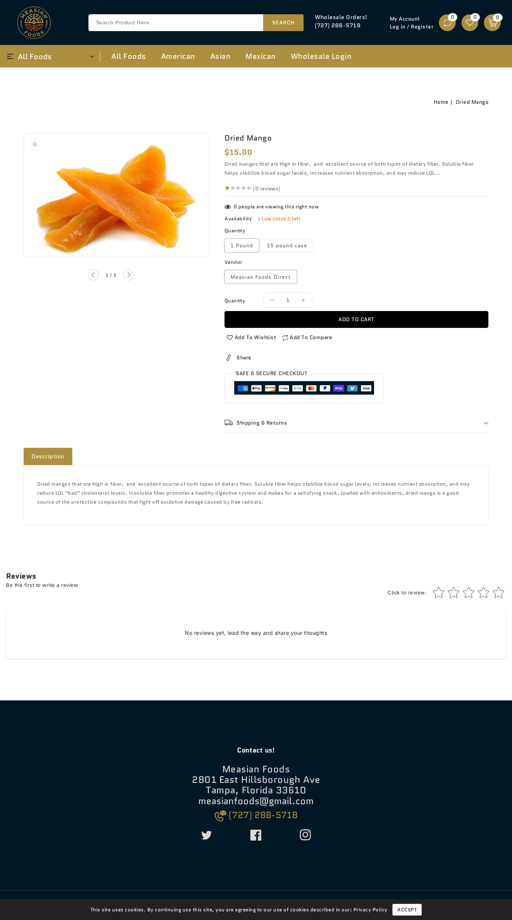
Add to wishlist (256, 337)
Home (441, 102)
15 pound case (287, 245)
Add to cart (356, 319)
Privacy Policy (370, 909)
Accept (407, 909)
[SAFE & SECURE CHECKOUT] (304, 389)
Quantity (235, 300)
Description (47, 456)
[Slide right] (128, 275)
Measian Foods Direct (261, 277)
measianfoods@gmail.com (256, 801)
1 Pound (242, 245)
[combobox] (196, 22)
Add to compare (311, 337)
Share (244, 357)
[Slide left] (93, 275)
